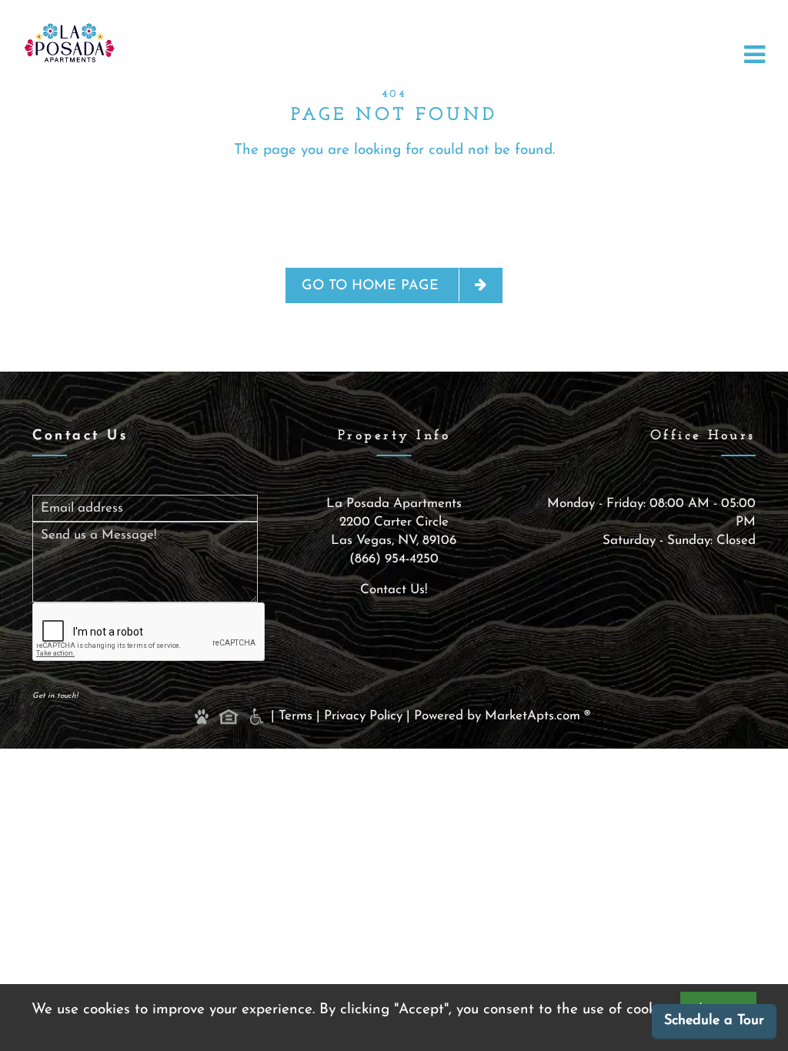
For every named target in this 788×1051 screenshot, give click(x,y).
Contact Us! (393, 589)
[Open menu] (754, 55)
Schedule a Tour (714, 1021)
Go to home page (372, 286)
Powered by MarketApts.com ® (506, 715)
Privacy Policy (363, 715)
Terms (295, 715)
